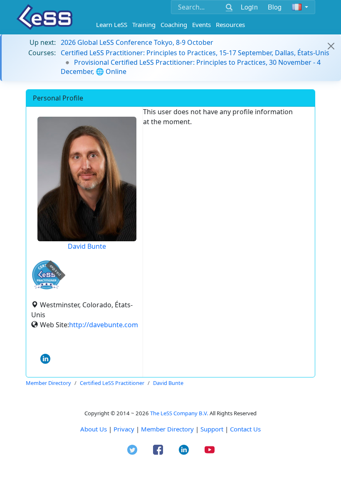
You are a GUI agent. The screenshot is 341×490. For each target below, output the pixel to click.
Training (144, 24)
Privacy (124, 429)
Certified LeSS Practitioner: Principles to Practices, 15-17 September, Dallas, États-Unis (195, 52)
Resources (230, 24)
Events (201, 24)
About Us (93, 429)
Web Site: (54, 324)
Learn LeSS (111, 24)
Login (249, 7)
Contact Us (245, 429)
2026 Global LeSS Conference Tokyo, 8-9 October (137, 42)
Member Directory (167, 429)
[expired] (46, 288)
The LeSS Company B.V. (179, 413)
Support (211, 429)
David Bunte (87, 246)
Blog (275, 7)
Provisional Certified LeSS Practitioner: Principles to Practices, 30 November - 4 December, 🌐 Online (191, 67)
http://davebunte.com (103, 324)
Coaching (174, 24)
